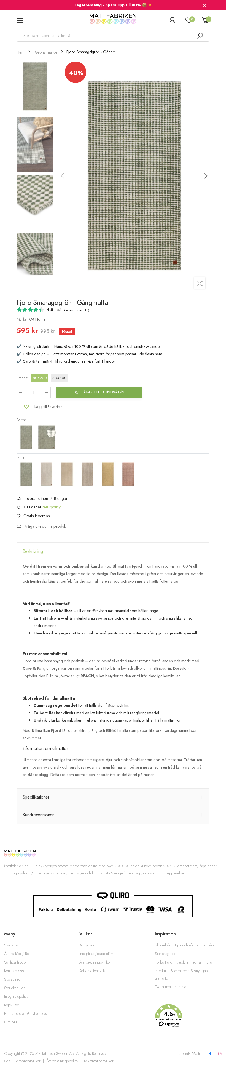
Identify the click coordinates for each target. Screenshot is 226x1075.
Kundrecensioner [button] (38, 814)
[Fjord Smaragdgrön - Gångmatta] (27, 436)
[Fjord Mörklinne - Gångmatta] (88, 474)
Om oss (10, 1022)
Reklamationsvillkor (94, 970)
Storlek (22, 378)
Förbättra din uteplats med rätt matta (183, 962)
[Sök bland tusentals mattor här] (199, 35)
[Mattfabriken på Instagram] (220, 1053)
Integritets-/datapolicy (96, 953)
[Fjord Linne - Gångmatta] (67, 474)
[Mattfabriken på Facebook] (210, 1053)
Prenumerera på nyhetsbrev (25, 1013)
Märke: (23, 319)
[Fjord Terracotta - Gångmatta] (128, 474)
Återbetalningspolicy (62, 1061)
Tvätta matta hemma (170, 986)
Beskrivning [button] (33, 551)
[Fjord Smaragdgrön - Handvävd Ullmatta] (46, 436)
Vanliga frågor (15, 962)
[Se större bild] (199, 283)
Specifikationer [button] (36, 797)
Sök (7, 1061)
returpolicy (51, 507)
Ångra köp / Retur (18, 953)
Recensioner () (76, 310)
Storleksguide (14, 988)
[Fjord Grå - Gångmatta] (47, 474)
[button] (205, 176)
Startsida (11, 945)
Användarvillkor (28, 1061)
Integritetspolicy (16, 996)
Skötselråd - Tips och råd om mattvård (185, 945)
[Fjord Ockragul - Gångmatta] (108, 474)
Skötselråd (12, 979)
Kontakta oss (14, 970)
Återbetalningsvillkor (95, 962)
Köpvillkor (11, 1005)
